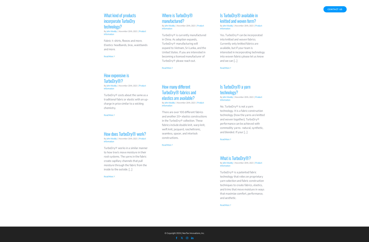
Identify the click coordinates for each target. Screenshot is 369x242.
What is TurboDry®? (235, 158)
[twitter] (182, 238)
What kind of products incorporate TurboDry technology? (120, 21)
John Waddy (112, 31)
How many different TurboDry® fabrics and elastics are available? (179, 92)
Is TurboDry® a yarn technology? (235, 89)
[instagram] (187, 238)
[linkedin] (192, 238)
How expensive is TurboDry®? (116, 78)
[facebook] (176, 238)
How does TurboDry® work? (125, 134)
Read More (108, 56)
